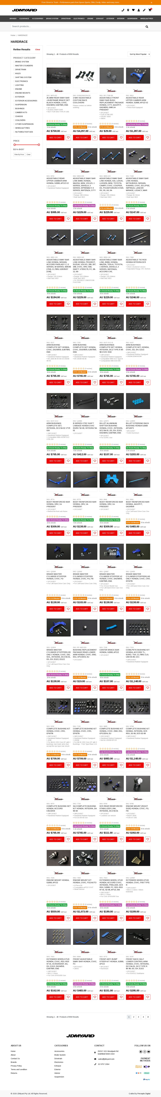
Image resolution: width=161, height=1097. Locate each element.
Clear (37, 49)
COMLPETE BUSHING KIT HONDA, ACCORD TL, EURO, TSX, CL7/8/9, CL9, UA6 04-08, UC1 (138, 653)
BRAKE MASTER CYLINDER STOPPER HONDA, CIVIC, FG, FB (83, 576)
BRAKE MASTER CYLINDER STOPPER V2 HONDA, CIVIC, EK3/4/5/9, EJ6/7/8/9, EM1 (110, 577)
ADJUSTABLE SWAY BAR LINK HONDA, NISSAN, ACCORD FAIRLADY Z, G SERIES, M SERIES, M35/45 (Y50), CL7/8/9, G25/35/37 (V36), (59, 266)
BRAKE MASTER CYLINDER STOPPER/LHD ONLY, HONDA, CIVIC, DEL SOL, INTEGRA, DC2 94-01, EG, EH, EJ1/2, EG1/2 (59, 654)
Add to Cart (55, 138)
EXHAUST (100, 18)
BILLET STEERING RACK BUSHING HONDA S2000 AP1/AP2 (137, 425)
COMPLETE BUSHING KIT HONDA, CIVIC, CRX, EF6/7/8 (58, 731)
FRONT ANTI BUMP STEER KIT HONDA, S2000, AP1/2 (111, 961)
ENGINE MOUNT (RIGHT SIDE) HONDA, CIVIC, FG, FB (137, 808)
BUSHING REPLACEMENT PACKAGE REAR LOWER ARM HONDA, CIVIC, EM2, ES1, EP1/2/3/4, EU (85, 653)
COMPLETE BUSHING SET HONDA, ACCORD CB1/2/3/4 (59, 808)
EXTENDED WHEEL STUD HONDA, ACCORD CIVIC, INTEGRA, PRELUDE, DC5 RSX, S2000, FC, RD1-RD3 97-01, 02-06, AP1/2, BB (111, 885)
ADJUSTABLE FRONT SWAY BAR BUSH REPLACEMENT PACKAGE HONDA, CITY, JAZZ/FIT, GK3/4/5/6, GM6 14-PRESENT (111, 104)
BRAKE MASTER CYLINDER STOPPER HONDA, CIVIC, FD (56, 576)
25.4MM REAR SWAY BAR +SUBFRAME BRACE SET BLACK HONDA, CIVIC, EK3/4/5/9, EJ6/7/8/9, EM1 (58, 101)
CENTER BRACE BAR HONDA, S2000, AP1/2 (109, 651)
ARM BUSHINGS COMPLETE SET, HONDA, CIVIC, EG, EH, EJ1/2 (137, 347)
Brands (14, 1062)
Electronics (58, 1062)
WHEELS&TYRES (146, 18)
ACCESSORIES (37, 18)
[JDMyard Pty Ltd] (24, 10)
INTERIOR (120, 18)
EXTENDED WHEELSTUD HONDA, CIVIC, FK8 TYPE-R (138, 882)
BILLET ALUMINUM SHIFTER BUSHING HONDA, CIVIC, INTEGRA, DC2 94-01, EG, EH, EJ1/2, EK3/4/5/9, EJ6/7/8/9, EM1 (111, 428)
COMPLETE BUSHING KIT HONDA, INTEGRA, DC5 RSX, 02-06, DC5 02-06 (138, 731)
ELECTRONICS (79, 18)
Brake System (60, 1055)
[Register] (144, 10)
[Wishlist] (134, 10)
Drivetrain (58, 1059)
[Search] (147, 27)
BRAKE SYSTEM (52, 18)
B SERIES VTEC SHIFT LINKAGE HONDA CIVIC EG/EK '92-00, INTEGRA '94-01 (85, 426)
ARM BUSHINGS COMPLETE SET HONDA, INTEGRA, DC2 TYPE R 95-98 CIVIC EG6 (111, 348)
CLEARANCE (24, 18)
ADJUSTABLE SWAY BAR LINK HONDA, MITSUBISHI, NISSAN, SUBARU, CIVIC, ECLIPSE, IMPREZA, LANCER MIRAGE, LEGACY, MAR (138, 184)
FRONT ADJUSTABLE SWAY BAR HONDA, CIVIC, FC (85, 961)
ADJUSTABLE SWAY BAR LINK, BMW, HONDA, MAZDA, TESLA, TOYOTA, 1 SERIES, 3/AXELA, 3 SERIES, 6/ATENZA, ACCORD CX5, (111, 266)
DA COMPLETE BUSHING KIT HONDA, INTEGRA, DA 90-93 (85, 808)
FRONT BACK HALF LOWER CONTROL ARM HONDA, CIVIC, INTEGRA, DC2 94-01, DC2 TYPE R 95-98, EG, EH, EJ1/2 (137, 964)
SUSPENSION (132, 18)
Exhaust (57, 1066)
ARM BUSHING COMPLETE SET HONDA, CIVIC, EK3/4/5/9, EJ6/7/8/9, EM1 (58, 348)
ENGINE (90, 18)
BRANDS (13, 18)
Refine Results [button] (21, 49)
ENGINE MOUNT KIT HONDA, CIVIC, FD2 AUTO (84, 881)
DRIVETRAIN (66, 18)
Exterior (57, 1069)
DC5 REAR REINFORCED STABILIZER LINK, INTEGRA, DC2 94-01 (110, 808)
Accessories (59, 1051)
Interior (57, 1073)
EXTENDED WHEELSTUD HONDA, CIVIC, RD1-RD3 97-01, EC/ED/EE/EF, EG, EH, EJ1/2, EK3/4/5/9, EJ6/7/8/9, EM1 (58, 964)
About (13, 1055)
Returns (14, 1073)
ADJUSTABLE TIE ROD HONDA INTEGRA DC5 (136, 261)
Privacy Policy (16, 1066)
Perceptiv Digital (143, 1094)
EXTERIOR (110, 18)
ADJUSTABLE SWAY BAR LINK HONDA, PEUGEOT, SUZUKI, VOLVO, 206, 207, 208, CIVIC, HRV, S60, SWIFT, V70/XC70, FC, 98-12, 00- (84, 266)
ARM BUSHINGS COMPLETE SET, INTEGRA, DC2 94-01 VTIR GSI (58, 426)
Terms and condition (19, 1069)
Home (13, 1051)
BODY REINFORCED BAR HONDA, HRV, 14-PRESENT (58, 504)
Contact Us (15, 1059)
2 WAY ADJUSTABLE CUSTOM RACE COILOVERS (82, 100)
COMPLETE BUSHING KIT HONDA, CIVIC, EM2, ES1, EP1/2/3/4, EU (111, 731)
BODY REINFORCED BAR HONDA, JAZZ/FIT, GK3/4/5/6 (137, 504)
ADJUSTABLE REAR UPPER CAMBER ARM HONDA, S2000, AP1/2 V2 (137, 100)
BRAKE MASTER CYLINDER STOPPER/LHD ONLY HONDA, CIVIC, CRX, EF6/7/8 (138, 577)
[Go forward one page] (148, 1017)
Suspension (59, 1077)
